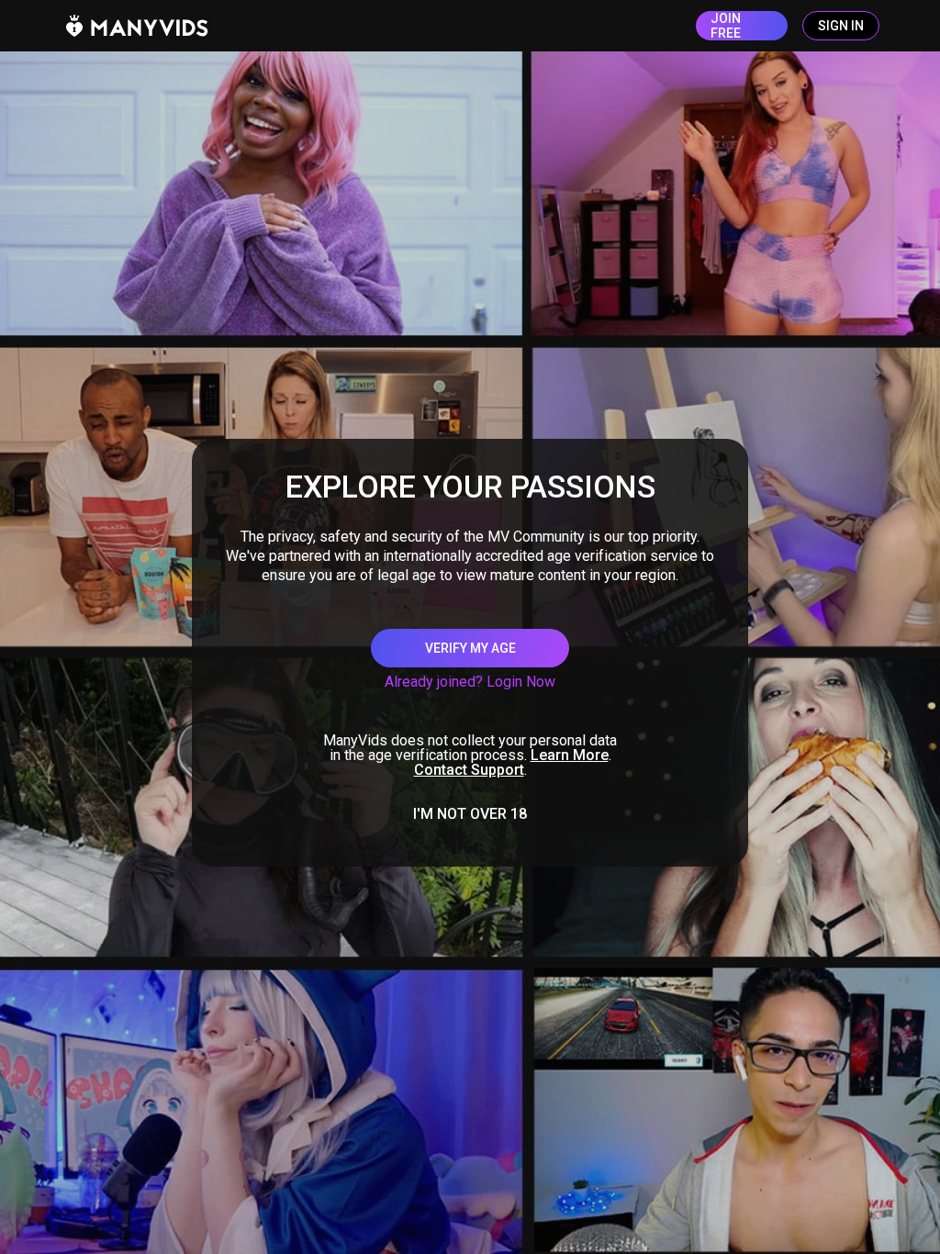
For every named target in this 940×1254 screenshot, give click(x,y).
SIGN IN (841, 25)
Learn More (570, 755)
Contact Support (469, 769)
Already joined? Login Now (470, 681)
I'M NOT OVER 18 (470, 814)
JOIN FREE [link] (726, 25)
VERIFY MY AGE (470, 648)
